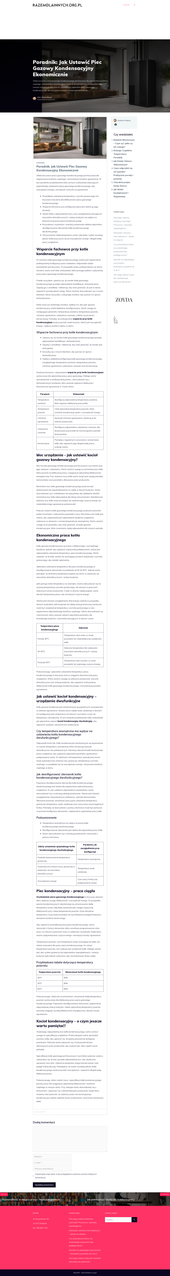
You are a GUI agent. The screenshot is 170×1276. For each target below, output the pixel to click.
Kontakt (127, 5)
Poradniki (40, 163)
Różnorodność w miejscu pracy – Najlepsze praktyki (31, 1199)
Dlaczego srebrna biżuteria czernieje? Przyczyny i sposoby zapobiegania (83, 1222)
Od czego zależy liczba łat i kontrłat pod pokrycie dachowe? (124, 278)
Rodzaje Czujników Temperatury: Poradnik (123, 154)
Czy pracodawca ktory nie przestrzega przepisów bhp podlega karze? (81, 1242)
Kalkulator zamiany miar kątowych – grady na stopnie (124, 236)
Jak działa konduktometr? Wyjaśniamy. (121, 193)
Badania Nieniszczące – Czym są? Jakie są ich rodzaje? (124, 143)
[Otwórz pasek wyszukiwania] (134, 5)
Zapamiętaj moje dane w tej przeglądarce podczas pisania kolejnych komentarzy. (66, 1176)
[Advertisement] (85, 24)
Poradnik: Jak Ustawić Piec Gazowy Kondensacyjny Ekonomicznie (61, 168)
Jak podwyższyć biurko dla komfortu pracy (111, 1199)
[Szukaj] (134, 1219)
